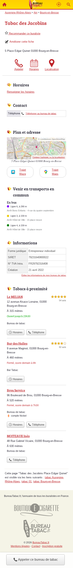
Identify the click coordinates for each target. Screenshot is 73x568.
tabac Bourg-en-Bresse (46, 481)
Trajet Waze (22, 171)
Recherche (68, 4)
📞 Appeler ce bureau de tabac (35, 559)
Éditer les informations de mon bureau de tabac (43, 275)
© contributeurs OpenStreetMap (51, 139)
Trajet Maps (55, 171)
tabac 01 (26, 481)
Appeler (18, 69)
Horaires (34, 69)
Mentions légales (20, 546)
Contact (36, 546)
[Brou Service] (36, 403)
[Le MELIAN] (36, 311)
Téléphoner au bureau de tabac (41, 113)
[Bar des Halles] (36, 357)
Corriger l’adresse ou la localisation (48, 157)
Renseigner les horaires (20, 91)
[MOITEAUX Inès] (36, 444)
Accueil (4, 4)
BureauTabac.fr (40, 542)
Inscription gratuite (52, 546)
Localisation (52, 69)
